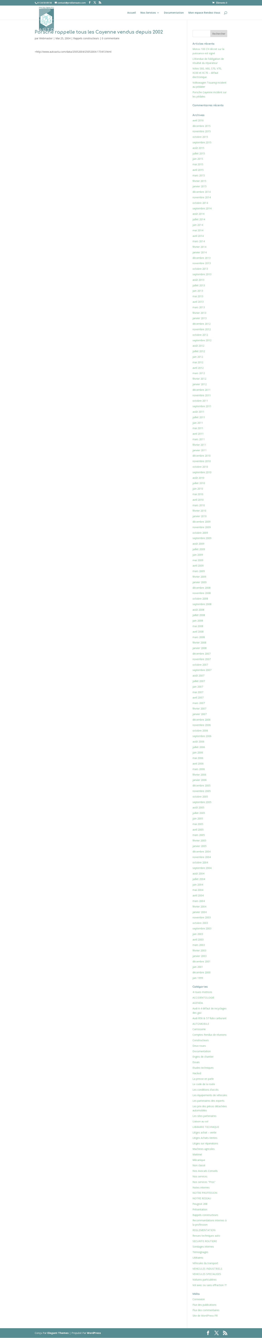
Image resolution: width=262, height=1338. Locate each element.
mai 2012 (197, 362)
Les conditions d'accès (205, 1089)
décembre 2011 (201, 389)
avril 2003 (198, 939)
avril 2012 (198, 367)
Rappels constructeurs (86, 38)
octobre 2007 (200, 664)
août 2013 (198, 279)
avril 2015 (198, 170)
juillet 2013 (198, 285)
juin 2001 (197, 967)
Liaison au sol (200, 1121)
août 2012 (198, 345)
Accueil (131, 12)
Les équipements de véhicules (209, 1095)
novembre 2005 (201, 791)
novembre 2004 (201, 857)
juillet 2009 (198, 549)
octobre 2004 (200, 862)
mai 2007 (197, 692)
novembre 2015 (201, 131)
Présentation (199, 1209)
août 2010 (198, 477)
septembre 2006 (201, 736)
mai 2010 (197, 494)
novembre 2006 (201, 725)
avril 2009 (198, 565)
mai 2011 (197, 428)
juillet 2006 (198, 747)
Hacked (196, 1073)
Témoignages (200, 1252)
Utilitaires (197, 1257)
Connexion (198, 1299)
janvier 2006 (199, 780)
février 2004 (199, 906)
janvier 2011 (199, 450)
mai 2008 (197, 626)
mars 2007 (198, 703)
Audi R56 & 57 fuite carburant (209, 1018)
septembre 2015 (201, 142)
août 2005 (198, 807)
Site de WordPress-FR (205, 1315)
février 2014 (199, 246)
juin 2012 (197, 356)
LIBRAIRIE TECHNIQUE (205, 1127)
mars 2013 (198, 307)
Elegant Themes (58, 1333)
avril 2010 (198, 499)
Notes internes (201, 1187)
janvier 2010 (199, 516)
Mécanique (198, 1160)
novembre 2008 (201, 593)
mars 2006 (198, 769)
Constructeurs (200, 1040)
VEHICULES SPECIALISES (206, 1274)
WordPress (94, 1333)
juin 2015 (197, 158)
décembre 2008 (201, 587)
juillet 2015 (198, 153)
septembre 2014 (201, 208)
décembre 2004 (201, 851)
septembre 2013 (201, 274)
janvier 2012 (199, 384)
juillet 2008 (198, 615)
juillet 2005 (198, 813)
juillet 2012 (198, 351)
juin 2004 (197, 884)
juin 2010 (197, 488)
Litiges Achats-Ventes (204, 1138)
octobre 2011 (200, 400)
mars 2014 (198, 241)
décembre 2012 (201, 323)
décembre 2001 (201, 961)
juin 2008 (197, 620)
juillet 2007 (198, 681)
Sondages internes (203, 1246)
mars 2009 (198, 571)
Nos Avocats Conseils (205, 1171)
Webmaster (46, 38)
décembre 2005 (201, 785)
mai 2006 (197, 758)
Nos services (199, 1176)
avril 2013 (198, 301)
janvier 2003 (199, 956)
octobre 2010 (200, 466)
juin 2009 (197, 554)
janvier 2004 (199, 912)
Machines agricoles (203, 1149)
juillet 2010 (198, 483)
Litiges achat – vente (204, 1132)
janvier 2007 (199, 714)
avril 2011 (198, 433)
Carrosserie (199, 1029)
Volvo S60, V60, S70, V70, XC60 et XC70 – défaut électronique (207, 73)
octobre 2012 (200, 334)
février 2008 (199, 642)
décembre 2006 (201, 719)
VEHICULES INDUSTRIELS (207, 1268)
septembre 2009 (201, 538)
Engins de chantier (203, 1056)
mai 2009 (197, 560)
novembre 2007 (201, 659)
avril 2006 (198, 763)
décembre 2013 (201, 258)
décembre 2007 (201, 653)
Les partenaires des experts (208, 1100)
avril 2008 (198, 631)
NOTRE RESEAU (201, 1198)
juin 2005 (197, 818)
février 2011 (199, 444)
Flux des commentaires (205, 1310)
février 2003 (199, 950)
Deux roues (199, 1045)
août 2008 (198, 609)
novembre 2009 (201, 527)
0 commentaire (110, 38)
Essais (196, 1062)
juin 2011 (197, 422)
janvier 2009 (199, 582)
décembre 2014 (201, 191)
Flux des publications (204, 1304)
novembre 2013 (201, 263)
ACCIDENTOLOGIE (203, 997)
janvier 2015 (199, 186)
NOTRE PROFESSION (204, 1192)
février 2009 (199, 576)
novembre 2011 (201, 395)
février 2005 (199, 840)
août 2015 (198, 148)
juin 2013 (197, 290)
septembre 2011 (201, 406)
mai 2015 (197, 164)
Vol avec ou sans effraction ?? (209, 1285)
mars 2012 (198, 373)
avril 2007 (198, 697)
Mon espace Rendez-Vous (204, 12)
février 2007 (199, 708)
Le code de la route (203, 1084)
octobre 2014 (200, 203)
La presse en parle (203, 1078)
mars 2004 (198, 901)
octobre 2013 (200, 268)
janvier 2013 (199, 318)
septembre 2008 (201, 604)
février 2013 (199, 313)
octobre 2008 (200, 598)
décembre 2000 (201, 972)
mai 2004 (197, 890)
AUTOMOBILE (200, 1023)
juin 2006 (197, 752)
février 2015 (199, 181)
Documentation (174, 12)
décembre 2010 (201, 455)
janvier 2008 (199, 648)
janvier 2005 (199, 846)
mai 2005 (197, 824)
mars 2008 (198, 637)
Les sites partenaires (204, 1116)
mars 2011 (198, 439)
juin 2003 (197, 934)
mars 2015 (198, 175)
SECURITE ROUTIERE (204, 1241)
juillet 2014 (198, 219)
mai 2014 (197, 230)
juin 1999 (197, 978)
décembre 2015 (201, 126)
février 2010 (199, 510)
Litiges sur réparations (205, 1143)
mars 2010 (198, 505)
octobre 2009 (200, 532)
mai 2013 (197, 296)
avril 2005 (198, 829)
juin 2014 (197, 225)
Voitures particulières (204, 1279)
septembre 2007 (201, 670)
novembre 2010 (201, 461)
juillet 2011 (198, 417)
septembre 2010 (201, 472)
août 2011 (198, 411)
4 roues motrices (202, 992)
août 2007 (198, 675)
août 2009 (198, 543)
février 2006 (199, 774)
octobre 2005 (200, 796)
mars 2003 (198, 945)
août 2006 (198, 741)
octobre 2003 (200, 923)
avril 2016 (198, 120)
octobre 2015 (200, 137)
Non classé (198, 1165)
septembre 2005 (201, 802)
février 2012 (199, 378)
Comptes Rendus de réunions (209, 1034)
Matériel (197, 1154)
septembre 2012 (201, 340)
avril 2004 (198, 895)
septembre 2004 (201, 868)
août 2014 (198, 213)
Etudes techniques (203, 1067)
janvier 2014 (199, 252)
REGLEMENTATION (203, 1230)
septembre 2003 (201, 928)
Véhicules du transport (205, 1263)
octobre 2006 (200, 730)
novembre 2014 (201, 197)
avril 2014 (198, 236)
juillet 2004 (198, 879)
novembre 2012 (201, 329)
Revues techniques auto (206, 1235)
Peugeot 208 (199, 1204)
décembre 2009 (201, 521)
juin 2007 (197, 686)
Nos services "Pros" (203, 1182)
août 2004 (198, 873)
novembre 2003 (201, 917)
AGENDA (197, 1003)
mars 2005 (198, 835)
